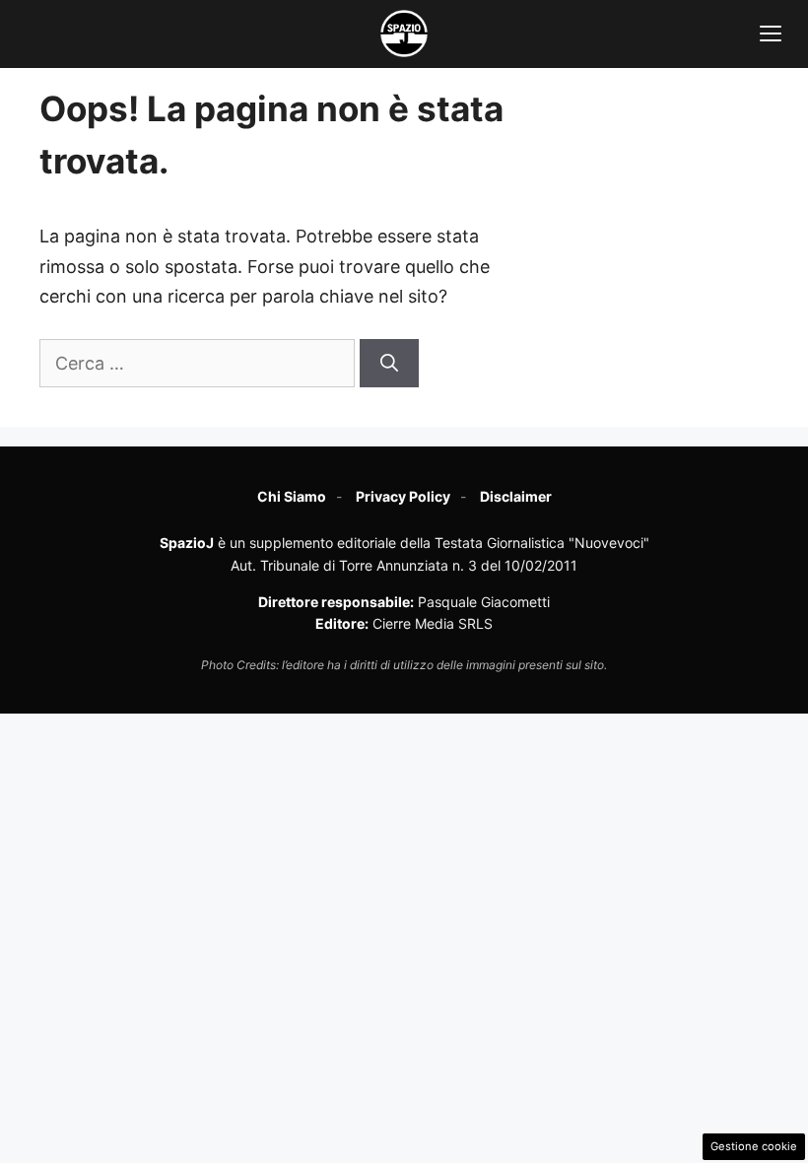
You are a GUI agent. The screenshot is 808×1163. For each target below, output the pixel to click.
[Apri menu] (770, 33)
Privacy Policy (403, 496)
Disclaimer (516, 496)
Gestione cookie (753, 1146)
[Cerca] (389, 363)
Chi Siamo (291, 496)
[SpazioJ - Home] (404, 33)
